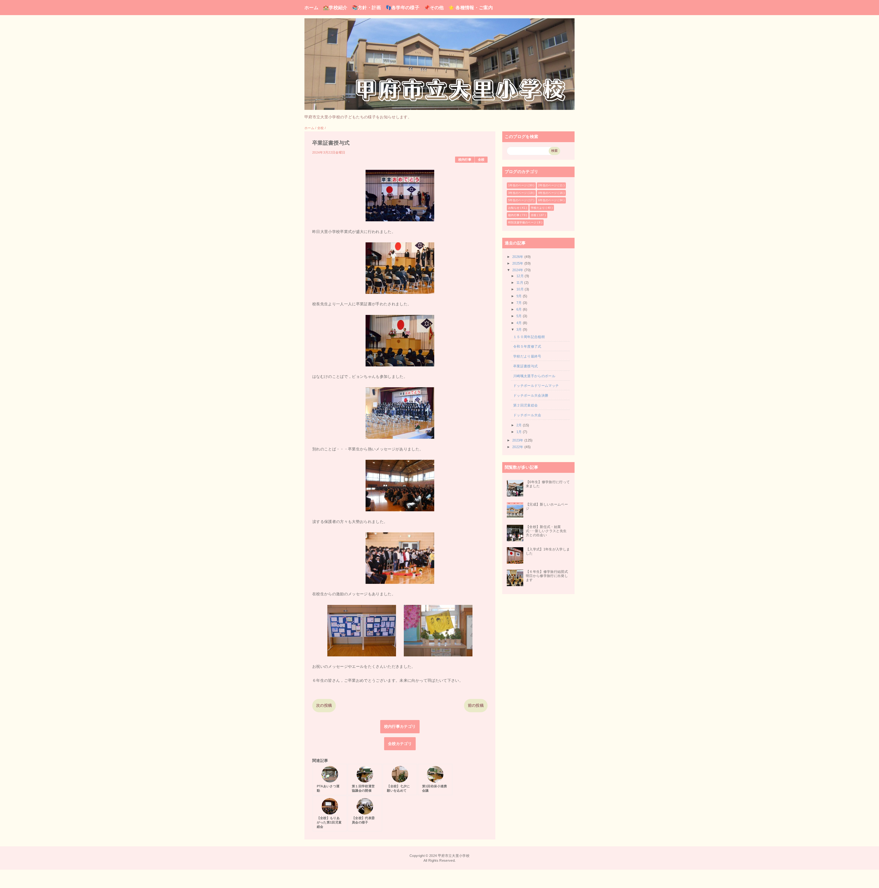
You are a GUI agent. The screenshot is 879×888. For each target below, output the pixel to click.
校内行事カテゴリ (400, 726)
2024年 (518, 270)
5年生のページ (518, 200)
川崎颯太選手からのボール (534, 376)
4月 (519, 323)
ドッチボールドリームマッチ (536, 385)
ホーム (311, 7)
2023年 (518, 440)
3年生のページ (518, 193)
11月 (520, 282)
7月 (519, 303)
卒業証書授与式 (525, 366)
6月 (519, 309)
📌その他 (434, 7)
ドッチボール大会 (527, 415)
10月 (520, 289)
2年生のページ (548, 185)
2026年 (518, 257)
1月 (519, 432)
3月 (519, 329)
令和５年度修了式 (527, 346)
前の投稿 (476, 705)
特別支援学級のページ (522, 222)
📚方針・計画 (366, 7)
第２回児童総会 (525, 405)
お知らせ (514, 207)
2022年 (518, 447)
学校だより (538, 207)
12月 (520, 276)
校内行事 (464, 159)
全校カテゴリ (400, 744)
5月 (519, 316)
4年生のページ (548, 193)
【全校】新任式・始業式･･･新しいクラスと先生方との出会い (546, 531)
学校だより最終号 (527, 356)
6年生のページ (548, 200)
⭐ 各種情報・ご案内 (470, 7)
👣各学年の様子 (402, 7)
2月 (519, 425)
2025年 (518, 263)
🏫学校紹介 (335, 7)
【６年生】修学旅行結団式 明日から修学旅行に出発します (548, 576)
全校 (481, 159)
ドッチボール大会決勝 (530, 395)
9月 (519, 296)
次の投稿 (324, 705)
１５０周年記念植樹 (529, 337)
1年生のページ (518, 185)
